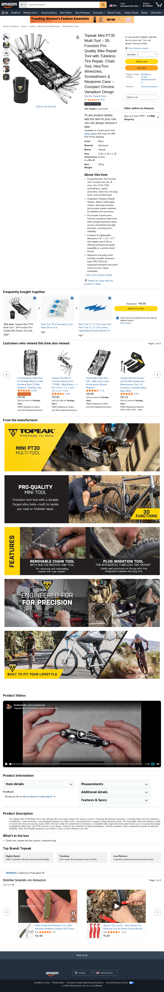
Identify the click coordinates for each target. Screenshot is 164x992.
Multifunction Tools (71, 26)
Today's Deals (131, 12)
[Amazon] (9, 5)
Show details (125, 323)
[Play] (5, 764)
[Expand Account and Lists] (139, 6)
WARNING (11, 873)
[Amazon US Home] (52, 974)
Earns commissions (36, 705)
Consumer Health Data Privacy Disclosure (85, 983)
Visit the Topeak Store (95, 96)
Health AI (15, 12)
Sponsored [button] (7, 885)
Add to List (132, 97)
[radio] (6, 37)
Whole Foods (114, 12)
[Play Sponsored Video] (116, 906)
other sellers (90, 133)
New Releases (82, 12)
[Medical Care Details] (38, 12)
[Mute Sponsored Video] (73, 919)
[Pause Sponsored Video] (73, 913)
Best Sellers (66, 12)
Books (144, 12)
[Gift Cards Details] (162, 12)
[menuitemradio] (153, 764)
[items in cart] (159, 5)
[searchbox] (63, 5)
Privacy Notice (58, 983)
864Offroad (146, 74)
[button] (4, 13)
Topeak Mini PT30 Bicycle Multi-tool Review (36, 708)
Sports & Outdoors (11, 26)
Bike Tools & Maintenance (49, 26)
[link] (58, 308)
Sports (24, 26)
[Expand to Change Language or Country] (91, 973)
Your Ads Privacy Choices (117, 983)
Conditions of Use (42, 983)
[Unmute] (158, 764)
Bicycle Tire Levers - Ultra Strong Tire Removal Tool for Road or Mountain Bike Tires (123, 927)
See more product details (99, 275)
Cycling (32, 26)
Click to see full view (46, 106)
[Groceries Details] (104, 12)
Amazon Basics (49, 12)
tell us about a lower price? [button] (38, 796)
